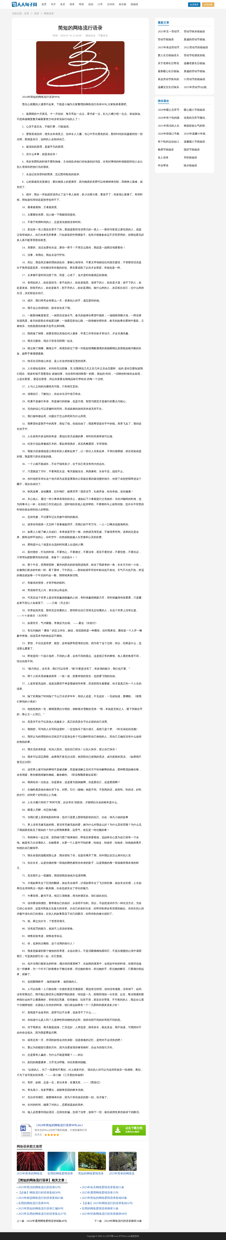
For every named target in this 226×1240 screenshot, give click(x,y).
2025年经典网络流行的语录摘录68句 (104, 1213)
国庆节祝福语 (192, 149)
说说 (90, 4)
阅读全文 (91, 35)
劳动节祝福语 (166, 39)
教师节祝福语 (166, 149)
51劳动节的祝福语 (194, 79)
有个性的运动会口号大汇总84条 (176, 141)
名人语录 (163, 157)
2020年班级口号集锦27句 (173, 133)
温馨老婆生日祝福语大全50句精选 (204, 63)
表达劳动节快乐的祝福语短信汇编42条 (180, 79)
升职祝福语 (190, 157)
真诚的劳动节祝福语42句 (198, 71)
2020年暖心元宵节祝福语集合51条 (178, 109)
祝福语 (134, 4)
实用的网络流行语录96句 (33, 1203)
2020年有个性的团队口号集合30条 (178, 117)
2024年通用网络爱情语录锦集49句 (47, 1220)
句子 (53, 4)
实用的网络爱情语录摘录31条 (100, 1208)
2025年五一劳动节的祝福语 (174, 31)
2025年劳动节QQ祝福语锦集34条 (203, 87)
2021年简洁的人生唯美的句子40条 (178, 125)
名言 (62, 4)
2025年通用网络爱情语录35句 (100, 1192)
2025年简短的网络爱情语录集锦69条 (104, 1197)
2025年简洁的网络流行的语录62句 (39, 1187)
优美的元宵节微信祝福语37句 (201, 117)
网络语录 (49, 13)
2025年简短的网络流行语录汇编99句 (40, 1208)
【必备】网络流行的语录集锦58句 (39, 1192)
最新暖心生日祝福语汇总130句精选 (178, 71)
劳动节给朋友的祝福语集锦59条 (202, 55)
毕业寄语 (163, 165)
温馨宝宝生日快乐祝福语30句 (175, 87)
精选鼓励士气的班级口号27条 (201, 125)
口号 (100, 4)
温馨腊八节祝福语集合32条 (200, 141)
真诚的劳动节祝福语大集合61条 (202, 39)
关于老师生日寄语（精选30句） (176, 63)
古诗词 (110, 4)
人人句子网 (108, 1236)
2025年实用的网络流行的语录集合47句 (42, 1213)
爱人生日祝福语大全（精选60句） (178, 55)
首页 (43, 4)
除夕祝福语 (190, 165)
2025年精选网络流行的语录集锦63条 (40, 1197)
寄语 (81, 4)
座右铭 (122, 4)
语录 (72, 4)
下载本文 (103, 35)
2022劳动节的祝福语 (196, 47)
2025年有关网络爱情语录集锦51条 (103, 1187)
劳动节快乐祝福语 (194, 31)
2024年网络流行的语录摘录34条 (123, 1220)
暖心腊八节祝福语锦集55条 (200, 109)
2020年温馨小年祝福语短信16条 (202, 133)
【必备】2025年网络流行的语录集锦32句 (107, 1203)
